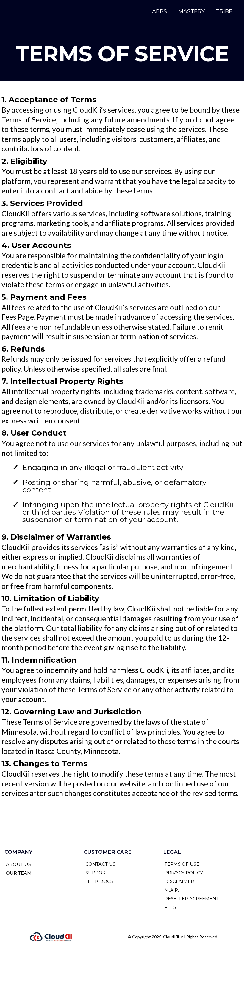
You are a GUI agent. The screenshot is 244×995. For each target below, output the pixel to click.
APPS (159, 11)
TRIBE (224, 11)
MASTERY (191, 11)
